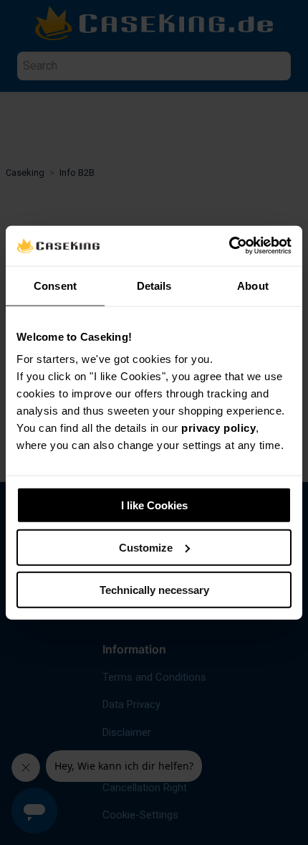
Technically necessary (154, 589)
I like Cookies (154, 505)
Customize (146, 547)
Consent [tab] (55, 285)
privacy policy (218, 428)
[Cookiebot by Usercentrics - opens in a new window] (229, 246)
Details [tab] (154, 285)
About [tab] (253, 285)
